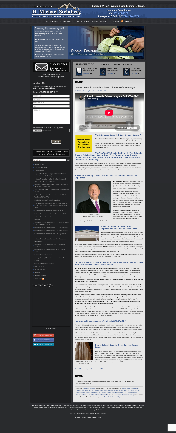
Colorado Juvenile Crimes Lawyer (84, 413)
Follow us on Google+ (44, 335)
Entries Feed (128, 21)
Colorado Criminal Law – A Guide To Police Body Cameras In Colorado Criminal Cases (51, 185)
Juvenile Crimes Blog (91, 21)
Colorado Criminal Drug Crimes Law (89, 392)
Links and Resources (40, 275)
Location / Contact (39, 269)
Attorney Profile (68, 21)
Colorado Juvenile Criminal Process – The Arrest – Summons (48, 218)
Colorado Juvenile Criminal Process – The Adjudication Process (50, 235)
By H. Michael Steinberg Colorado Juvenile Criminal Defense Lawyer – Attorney (98, 91)
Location (79, 21)
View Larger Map (51, 328)
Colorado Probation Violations (119, 390)
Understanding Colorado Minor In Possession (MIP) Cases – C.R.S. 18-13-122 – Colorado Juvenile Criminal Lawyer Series (51, 205)
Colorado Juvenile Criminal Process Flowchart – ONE (49, 211)
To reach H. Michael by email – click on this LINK (89, 369)
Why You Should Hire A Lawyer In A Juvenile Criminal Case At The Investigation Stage (50, 175)
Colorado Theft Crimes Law (102, 390)
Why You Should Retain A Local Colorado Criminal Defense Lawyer (51, 191)
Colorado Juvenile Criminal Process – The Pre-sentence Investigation (50, 240)
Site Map (103, 21)
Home (46, 21)
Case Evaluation (113, 21)
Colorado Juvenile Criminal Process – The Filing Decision (51, 230)
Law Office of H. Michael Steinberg (124, 394)
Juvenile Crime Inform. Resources (44, 263)
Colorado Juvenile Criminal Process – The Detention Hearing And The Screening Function (51, 223)
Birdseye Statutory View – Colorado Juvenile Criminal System (49, 259)
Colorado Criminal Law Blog (112, 397)
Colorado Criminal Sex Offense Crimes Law (113, 392)
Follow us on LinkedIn (44, 344)
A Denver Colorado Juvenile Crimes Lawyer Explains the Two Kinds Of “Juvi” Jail (50, 196)
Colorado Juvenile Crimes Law (84, 390)
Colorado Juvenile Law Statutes (43, 255)
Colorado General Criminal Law (100, 394)
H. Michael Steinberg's (89, 388)
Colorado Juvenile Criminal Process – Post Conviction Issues (49, 251)
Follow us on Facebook (45, 340)
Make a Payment (55, 21)
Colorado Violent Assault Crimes (130, 388)
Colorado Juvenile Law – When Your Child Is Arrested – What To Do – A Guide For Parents (50, 180)
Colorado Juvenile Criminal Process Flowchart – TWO (50, 214)
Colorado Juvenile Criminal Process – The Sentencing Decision (49, 245)
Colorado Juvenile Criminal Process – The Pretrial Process (51, 227)
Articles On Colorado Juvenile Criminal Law (47, 200)
